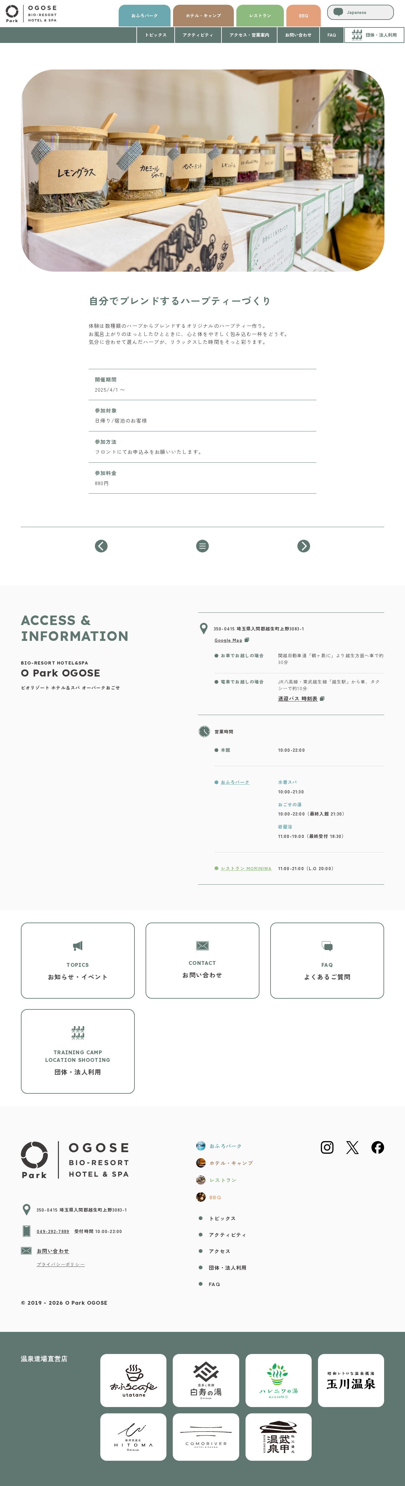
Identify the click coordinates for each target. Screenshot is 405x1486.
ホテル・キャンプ (203, 15)
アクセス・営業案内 (249, 35)
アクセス (220, 1251)
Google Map (228, 640)
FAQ (331, 35)
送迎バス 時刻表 (298, 698)
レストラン (260, 15)
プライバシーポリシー (61, 1264)
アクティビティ (198, 35)
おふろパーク (144, 15)
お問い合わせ (298, 35)
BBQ (303, 15)
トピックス (156, 35)
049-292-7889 (53, 1231)
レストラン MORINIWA (246, 868)
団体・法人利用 (381, 35)
